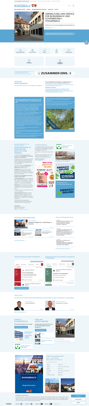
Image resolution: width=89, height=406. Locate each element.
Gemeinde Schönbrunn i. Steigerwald (44, 1)
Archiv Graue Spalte (20, 312)
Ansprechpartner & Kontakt (39, 9)
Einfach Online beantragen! (28, 332)
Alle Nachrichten (19, 240)
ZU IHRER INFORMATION (30, 303)
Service (28, 9)
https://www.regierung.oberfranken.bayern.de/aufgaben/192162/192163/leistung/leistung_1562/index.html (34, 133)
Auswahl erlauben (78, 399)
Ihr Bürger (28, 335)
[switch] (31, 404)
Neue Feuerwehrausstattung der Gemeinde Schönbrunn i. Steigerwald (26, 233)
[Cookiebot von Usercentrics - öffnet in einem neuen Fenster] (8, 404)
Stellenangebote (40, 330)
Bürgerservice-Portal (55, 1)
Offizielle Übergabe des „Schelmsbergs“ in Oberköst (40, 223)
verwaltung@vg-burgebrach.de (51, 361)
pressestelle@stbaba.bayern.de (22, 209)
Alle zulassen (78, 395)
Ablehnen (78, 402)
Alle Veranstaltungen (21, 288)
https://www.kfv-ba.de (33, 136)
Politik (56, 9)
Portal (27, 338)
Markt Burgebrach (33, 1)
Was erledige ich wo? (19, 9)
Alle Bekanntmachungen (63, 248)
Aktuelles (50, 9)
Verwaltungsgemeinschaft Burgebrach (21, 1)
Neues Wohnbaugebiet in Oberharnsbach (47, 232)
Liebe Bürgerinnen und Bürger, (62, 303)
